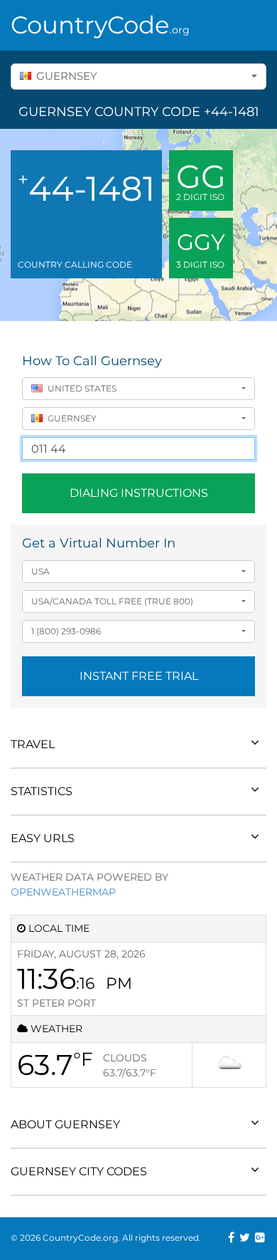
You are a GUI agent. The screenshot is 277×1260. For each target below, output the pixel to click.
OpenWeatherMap (63, 892)
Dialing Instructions (139, 493)
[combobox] (138, 76)
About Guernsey (65, 1124)
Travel (33, 744)
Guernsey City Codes (79, 1171)
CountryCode (100, 25)
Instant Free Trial (139, 676)
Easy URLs (43, 838)
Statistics (41, 791)
